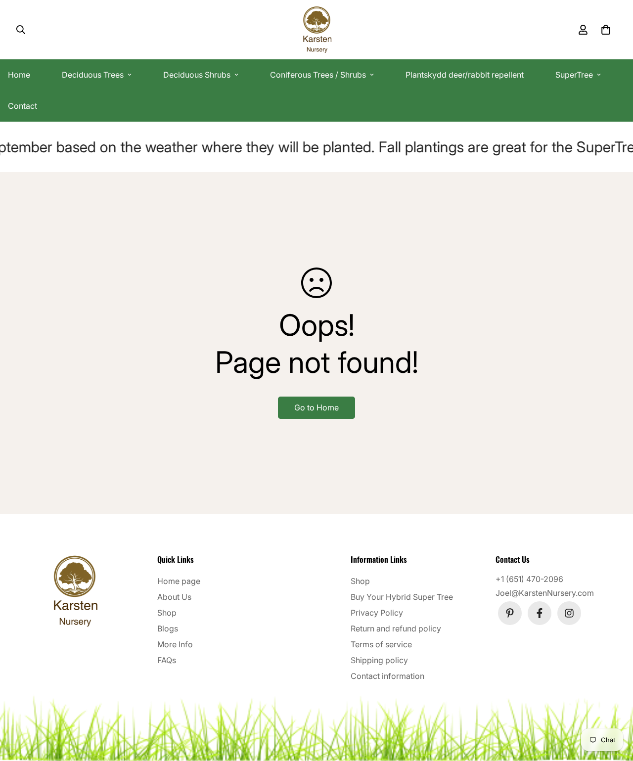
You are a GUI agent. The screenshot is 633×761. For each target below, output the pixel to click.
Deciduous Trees (93, 75)
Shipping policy (379, 660)
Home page (178, 581)
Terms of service (381, 644)
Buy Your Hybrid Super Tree (402, 597)
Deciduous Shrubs (196, 75)
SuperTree (574, 75)
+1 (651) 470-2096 (529, 579)
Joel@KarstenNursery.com (545, 593)
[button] (603, 29)
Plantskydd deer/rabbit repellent (465, 75)
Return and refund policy (396, 628)
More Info (175, 644)
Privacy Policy (377, 613)
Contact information (387, 676)
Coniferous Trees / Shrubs (318, 75)
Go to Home (316, 407)
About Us (174, 597)
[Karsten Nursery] (317, 29)
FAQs (166, 660)
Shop (167, 613)
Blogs (167, 628)
